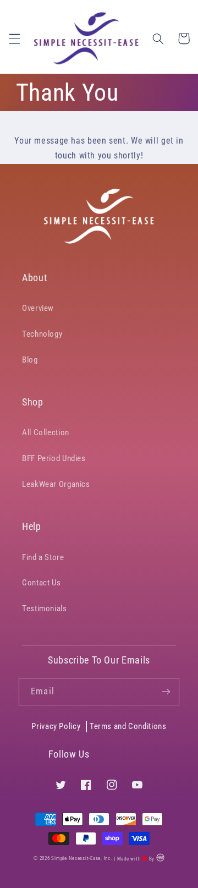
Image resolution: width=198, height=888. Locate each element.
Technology (42, 334)
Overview (38, 308)
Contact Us (41, 583)
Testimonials (44, 608)
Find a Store (43, 557)
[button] (14, 38)
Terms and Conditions (128, 726)
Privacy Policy (55, 726)
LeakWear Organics (56, 484)
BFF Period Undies (54, 458)
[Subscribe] (165, 691)
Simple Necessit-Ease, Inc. (81, 859)
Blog (30, 360)
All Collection (45, 432)
